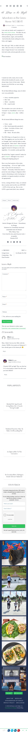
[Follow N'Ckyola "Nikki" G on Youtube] (14, 250)
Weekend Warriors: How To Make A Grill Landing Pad (14, 443)
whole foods (17, 209)
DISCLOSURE (20, 715)
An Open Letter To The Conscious (14, 466)
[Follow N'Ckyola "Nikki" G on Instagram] (11, 250)
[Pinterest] (14, 6)
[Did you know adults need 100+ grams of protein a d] (14, 641)
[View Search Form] (27, 6)
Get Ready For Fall (20, 260)
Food (10, 209)
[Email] (7, 6)
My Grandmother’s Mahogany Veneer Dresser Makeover (14, 489)
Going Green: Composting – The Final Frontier (7, 262)
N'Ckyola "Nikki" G (11, 25)
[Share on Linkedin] (15, 730)
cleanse (5, 209)
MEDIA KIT (18, 711)
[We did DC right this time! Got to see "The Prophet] (14, 616)
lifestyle (17, 512)
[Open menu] (1, 6)
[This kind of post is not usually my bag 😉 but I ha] (14, 566)
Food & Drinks (20, 25)
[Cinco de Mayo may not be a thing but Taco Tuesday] (14, 666)
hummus (10, 150)
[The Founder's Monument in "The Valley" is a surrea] (14, 591)
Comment (5, 282)
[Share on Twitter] (12, 730)
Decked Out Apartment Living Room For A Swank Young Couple (14, 419)
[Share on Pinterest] (18, 730)
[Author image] (4, 25)
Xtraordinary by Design (10, 720)
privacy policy (19, 543)
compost (9, 163)
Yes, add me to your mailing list (12, 325)
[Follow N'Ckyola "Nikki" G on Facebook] (8, 250)
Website (4, 320)
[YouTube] (10, 6)
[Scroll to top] (24, 727)
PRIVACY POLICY (9, 715)
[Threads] (21, 6)
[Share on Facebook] (9, 730)
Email (4, 313)
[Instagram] (17, 6)
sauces (14, 115)
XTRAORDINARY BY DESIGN (14, 713)
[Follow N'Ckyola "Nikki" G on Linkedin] (17, 250)
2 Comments (14, 27)
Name (4, 305)
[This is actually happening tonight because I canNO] (14, 691)
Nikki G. (11, 373)
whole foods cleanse (10, 32)
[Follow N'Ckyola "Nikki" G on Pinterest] (20, 250)
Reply (4, 364)
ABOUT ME (9, 711)
